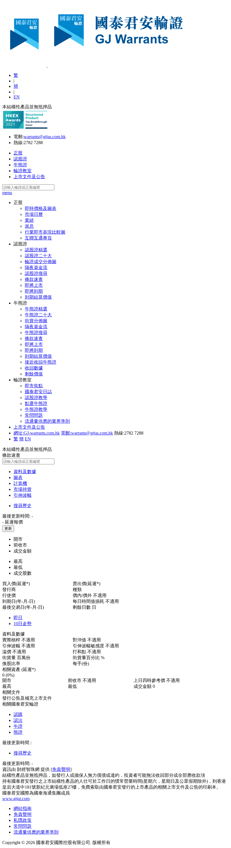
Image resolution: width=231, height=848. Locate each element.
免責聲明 (61, 769)
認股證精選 (36, 249)
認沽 (18, 720)
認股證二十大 (38, 255)
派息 (29, 226)
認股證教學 (36, 397)
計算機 (20, 483)
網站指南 (23, 808)
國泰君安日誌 (38, 391)
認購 (18, 714)
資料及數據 (25, 471)
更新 (8, 528)
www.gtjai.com (16, 798)
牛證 (18, 726)
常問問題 (34, 415)
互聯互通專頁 (38, 238)
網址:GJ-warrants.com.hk (37, 433)
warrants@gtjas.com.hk (45, 136)
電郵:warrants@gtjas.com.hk (87, 433)
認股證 (20, 158)
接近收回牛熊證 (40, 362)
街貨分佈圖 (36, 320)
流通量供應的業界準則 (47, 421)
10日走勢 (23, 623)
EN (17, 97)
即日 (18, 617)
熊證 (18, 732)
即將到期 (34, 291)
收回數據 (34, 368)
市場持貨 (23, 489)
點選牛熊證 (36, 403)
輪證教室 (23, 170)
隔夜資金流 (36, 267)
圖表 (18, 477)
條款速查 (34, 279)
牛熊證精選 (36, 308)
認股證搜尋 (36, 273)
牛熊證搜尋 (36, 332)
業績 (29, 220)
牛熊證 (20, 164)
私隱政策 (23, 820)
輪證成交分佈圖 (40, 261)
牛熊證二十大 (38, 314)
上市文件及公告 (29, 176)
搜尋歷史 (23, 505)
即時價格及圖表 (40, 208)
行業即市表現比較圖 (45, 232)
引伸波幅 (23, 495)
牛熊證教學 (36, 409)
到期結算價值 (38, 297)
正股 (18, 153)
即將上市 (34, 285)
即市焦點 (34, 385)
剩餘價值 (34, 374)
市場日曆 (34, 214)
